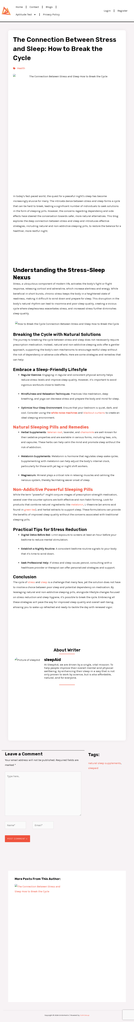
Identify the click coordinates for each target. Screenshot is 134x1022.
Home (19, 6)
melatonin (77, 504)
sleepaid (93, 768)
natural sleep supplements (104, 763)
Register (122, 10)
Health (21, 68)
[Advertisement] (67, 167)
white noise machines (64, 412)
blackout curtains (94, 412)
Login (107, 10)
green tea (29, 509)
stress (31, 582)
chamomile (87, 432)
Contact (34, 6)
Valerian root (54, 432)
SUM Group (84, 1015)
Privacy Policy (51, 14)
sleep (44, 582)
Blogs (49, 6)
